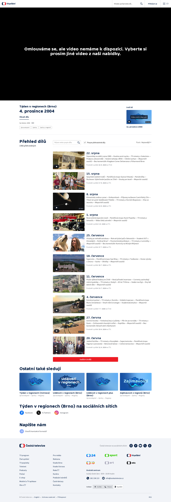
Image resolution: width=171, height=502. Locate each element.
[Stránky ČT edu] (131, 463)
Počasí (22, 474)
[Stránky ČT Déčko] (90, 463)
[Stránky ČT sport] (111, 456)
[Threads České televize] (150, 446)
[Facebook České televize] (136, 446)
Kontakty (56, 485)
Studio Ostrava (59, 466)
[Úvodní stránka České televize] (32, 446)
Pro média (57, 455)
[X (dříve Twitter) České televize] (145, 446)
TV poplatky (24, 463)
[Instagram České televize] (131, 446)
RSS (150, 497)
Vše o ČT (22, 485)
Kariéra (56, 474)
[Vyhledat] (78, 142)
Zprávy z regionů (45, 127)
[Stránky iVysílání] (133, 456)
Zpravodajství (25, 127)
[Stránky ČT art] (109, 463)
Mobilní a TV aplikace (27, 481)
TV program (24, 455)
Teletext (22, 466)
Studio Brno (57, 463)
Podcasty (23, 470)
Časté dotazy (58, 481)
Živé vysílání (24, 459)
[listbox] (108, 487)
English (36, 497)
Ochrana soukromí (48, 497)
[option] (98, 487)
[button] (139, 118)
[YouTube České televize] (140, 446)
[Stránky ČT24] (90, 456)
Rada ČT (56, 470)
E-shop (22, 477)
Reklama (56, 459)
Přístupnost (62, 497)
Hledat (141, 3)
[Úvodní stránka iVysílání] (11, 3)
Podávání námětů (60, 477)
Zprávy (35, 127)
